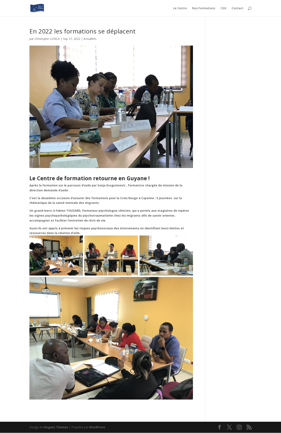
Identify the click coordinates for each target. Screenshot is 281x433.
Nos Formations (203, 8)
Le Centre (180, 8)
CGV (223, 8)
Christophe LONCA (47, 39)
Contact (237, 8)
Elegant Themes (56, 427)
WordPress (97, 427)
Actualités (90, 39)
